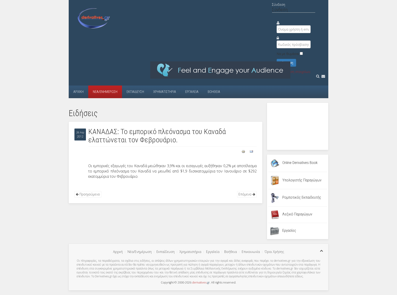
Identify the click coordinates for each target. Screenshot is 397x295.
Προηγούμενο (89, 194)
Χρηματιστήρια (164, 92)
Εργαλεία (191, 92)
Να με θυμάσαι (288, 54)
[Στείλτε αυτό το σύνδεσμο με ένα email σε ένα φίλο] (251, 151)
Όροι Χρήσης (274, 251)
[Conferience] (220, 70)
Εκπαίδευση (135, 92)
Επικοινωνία (251, 251)
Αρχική (78, 92)
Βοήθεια (214, 92)
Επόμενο (245, 194)
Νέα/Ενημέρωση (105, 92)
